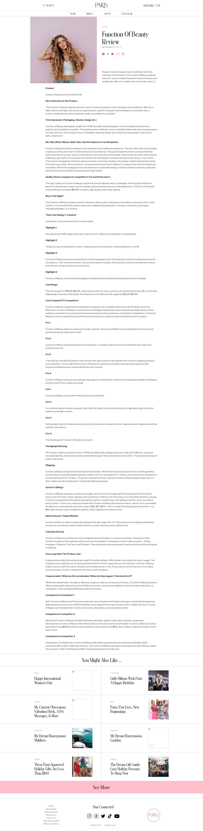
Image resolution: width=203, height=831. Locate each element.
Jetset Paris (38, 730)
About (107, 14)
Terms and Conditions (51, 821)
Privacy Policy (51, 815)
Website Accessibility (51, 824)
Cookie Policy (51, 818)
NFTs (112, 701)
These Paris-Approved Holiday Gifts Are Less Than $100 (49, 768)
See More (101, 787)
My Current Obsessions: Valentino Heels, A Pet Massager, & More (50, 711)
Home (73, 14)
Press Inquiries (51, 809)
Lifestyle (37, 701)
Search (50, 5)
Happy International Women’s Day (47, 680)
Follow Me (127, 14)
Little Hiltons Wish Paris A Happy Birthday (126, 680)
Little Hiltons (114, 673)
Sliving (36, 673)
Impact (90, 14)
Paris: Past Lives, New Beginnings (124, 709)
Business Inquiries (51, 812)
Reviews (105, 27)
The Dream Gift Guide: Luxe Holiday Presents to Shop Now (125, 768)
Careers (51, 806)
